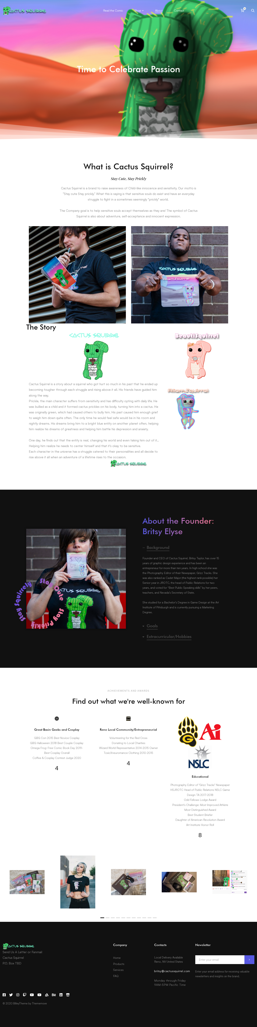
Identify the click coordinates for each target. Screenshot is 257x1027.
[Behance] (54, 995)
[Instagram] (18, 995)
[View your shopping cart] (243, 10)
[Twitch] (25, 995)
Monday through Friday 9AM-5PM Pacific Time (170, 983)
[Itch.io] (68, 995)
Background (158, 547)
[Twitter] (11, 995)
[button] (102, 918)
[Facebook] (4, 995)
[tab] (180, 547)
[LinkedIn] (61, 995)
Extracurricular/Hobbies (169, 636)
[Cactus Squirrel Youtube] (31, 995)
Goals (152, 625)
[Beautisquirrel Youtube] (39, 995)
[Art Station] (47, 995)
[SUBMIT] (249, 959)
